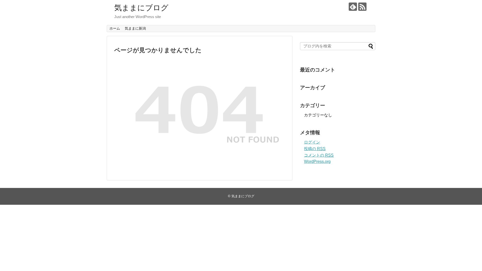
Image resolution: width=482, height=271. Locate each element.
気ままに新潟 (135, 28)
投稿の (315, 149)
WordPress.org (317, 161)
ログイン (312, 142)
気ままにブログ (141, 8)
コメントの (319, 155)
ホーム (114, 28)
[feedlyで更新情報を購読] (353, 7)
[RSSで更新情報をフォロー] (362, 7)
